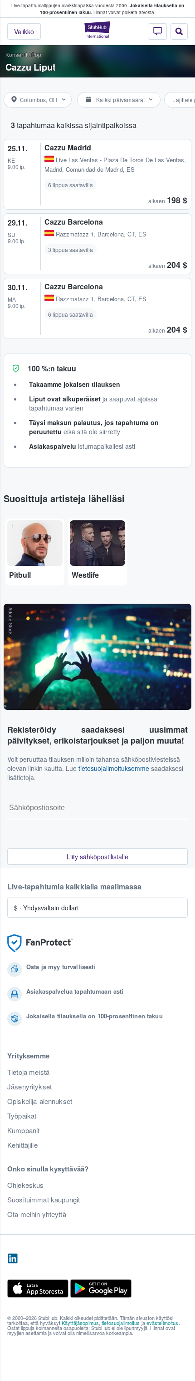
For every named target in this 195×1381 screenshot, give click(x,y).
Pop (36, 54)
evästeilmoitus (162, 1322)
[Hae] (179, 31)
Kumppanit (23, 1130)
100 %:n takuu (52, 368)
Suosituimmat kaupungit (43, 1199)
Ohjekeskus (25, 1185)
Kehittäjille (22, 1145)
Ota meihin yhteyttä (36, 1214)
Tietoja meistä (28, 1072)
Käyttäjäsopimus (80, 1322)
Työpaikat (21, 1115)
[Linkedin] (12, 1259)
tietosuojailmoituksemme (113, 768)
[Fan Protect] (40, 943)
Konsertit (16, 54)
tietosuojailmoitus (121, 1322)
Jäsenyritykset (29, 1086)
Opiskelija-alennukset (39, 1101)
